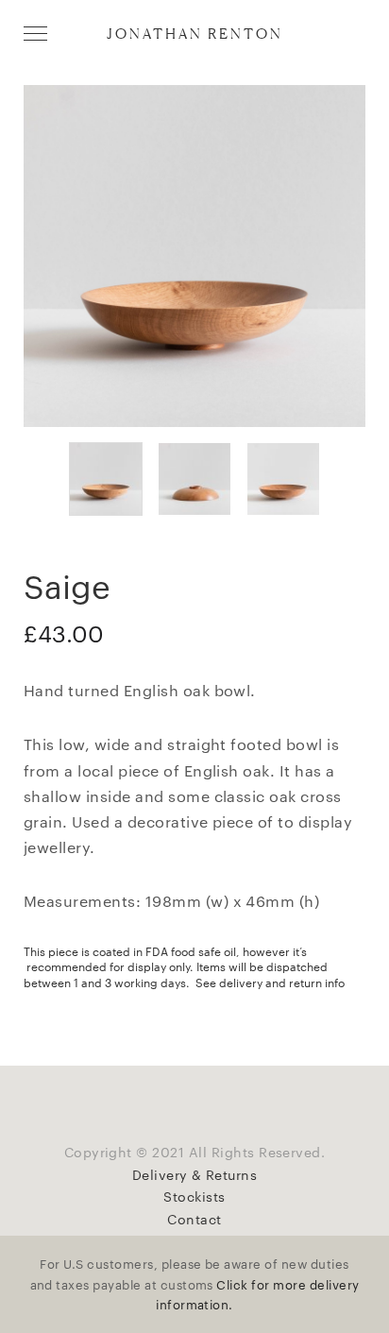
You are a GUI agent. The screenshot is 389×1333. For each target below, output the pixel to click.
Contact (194, 1218)
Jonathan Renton (195, 33)
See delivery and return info (270, 981)
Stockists (194, 1196)
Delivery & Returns (195, 1174)
